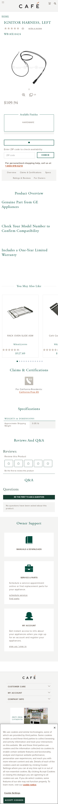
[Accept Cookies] (55, 728)
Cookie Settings (12, 793)
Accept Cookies (14, 800)
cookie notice (29, 785)
